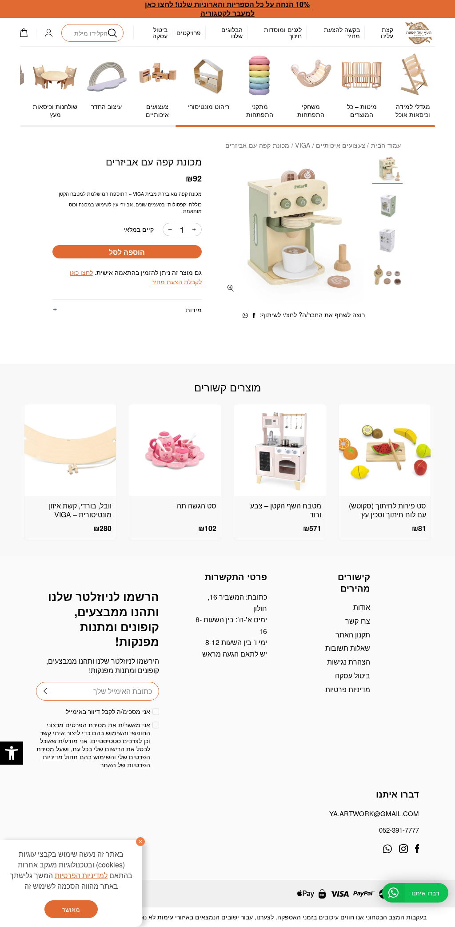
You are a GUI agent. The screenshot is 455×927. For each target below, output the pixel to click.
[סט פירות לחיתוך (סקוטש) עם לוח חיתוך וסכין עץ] (385, 450)
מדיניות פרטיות (347, 689)
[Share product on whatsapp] (245, 315)
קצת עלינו (387, 32)
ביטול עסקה (160, 32)
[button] (11, 753)
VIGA (302, 145)
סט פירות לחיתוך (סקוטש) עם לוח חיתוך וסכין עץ (387, 510)
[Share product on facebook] (254, 315)
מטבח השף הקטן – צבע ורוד (285, 510)
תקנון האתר (352, 634)
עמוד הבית (386, 145)
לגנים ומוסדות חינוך (283, 32)
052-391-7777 (399, 829)
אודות (361, 607)
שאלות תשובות (347, 648)
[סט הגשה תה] (175, 450)
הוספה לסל (127, 252)
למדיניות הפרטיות (81, 875)
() (28, 32)
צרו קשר (357, 621)
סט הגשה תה (196, 505)
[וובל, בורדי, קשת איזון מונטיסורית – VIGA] (70, 450)
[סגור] (140, 841)
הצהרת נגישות (348, 662)
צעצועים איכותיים (340, 145)
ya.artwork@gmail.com (374, 813)
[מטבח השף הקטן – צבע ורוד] (280, 450)
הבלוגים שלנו (232, 32)
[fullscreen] (231, 288)
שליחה (43, 691)
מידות (193, 309)
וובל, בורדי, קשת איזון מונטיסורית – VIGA (80, 510)
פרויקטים (188, 32)
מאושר (71, 909)
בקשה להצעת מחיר (342, 32)
